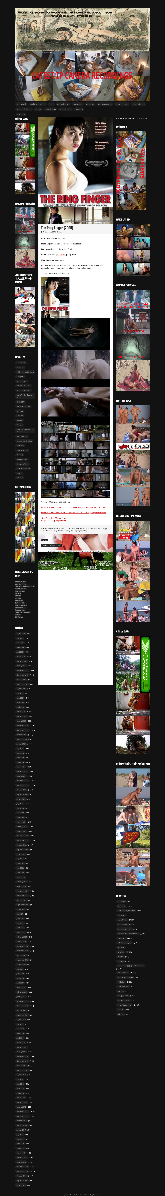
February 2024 (21, 771)
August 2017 (21, 1130)
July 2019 (19, 1024)
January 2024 (21, 776)
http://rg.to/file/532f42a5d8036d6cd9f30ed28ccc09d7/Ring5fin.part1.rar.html (73, 507)
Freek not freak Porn (24, 109)
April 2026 (20, 652)
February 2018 (21, 1102)
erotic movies (88, 528)
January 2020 (21, 997)
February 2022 (21, 882)
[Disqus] (75, 598)
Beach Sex (20, 367)
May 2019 (20, 1033)
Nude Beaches (21, 436)
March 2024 (20, 767)
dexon (61, 232)
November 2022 (22, 840)
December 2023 (22, 781)
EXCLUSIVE (20, 402)
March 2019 (20, 1043)
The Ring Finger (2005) (78, 531)
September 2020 (22, 960)
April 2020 (20, 983)
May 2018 (20, 1088)
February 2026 (21, 661)
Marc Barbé (98, 528)
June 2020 (20, 974)
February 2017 (21, 1157)
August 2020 (21, 964)
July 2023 (19, 804)
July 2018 (19, 1079)
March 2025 (20, 712)
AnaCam (38, 109)
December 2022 (22, 836)
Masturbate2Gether (105, 104)
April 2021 (20, 928)
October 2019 (21, 1010)
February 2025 (21, 716)
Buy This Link (21, 104)
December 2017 (22, 1111)
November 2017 (22, 1116)
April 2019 (20, 1038)
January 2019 (21, 1052)
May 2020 (20, 978)
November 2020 (22, 951)
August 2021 (21, 909)
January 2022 (21, 886)
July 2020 (19, 969)
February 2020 (21, 992)
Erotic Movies (48, 528)
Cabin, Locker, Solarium (25, 372)
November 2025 (22, 675)
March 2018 (20, 1098)
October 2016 (21, 1176)
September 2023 (22, 794)
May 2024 (20, 758)
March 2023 (20, 822)
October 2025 (21, 679)
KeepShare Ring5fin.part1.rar (54, 518)
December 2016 (22, 1167)
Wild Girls (19, 478)
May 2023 (20, 813)
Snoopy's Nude (22, 459)
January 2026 (21, 666)
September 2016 (22, 1180)
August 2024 (21, 744)
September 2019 (22, 1015)
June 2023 (20, 808)
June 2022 (20, 863)
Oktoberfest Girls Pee (37, 104)
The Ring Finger (63, 531)
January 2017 (21, 1162)
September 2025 (22, 684)
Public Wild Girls (22, 450)
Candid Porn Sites (122, 104)
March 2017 (20, 1153)
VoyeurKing (90, 104)
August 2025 (21, 689)
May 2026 (20, 647)
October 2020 (21, 955)
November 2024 (22, 730)
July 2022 (19, 859)
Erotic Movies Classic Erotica (24, 396)
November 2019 (22, 1006)
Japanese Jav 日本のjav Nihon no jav (24, 430)
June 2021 (20, 918)
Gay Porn (19, 411)
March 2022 (20, 877)
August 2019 (21, 1020)
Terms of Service (63, 104)
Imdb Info (61, 254)
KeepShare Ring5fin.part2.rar (53, 521)
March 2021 (20, 932)
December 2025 (22, 670)
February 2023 (21, 827)
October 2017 (21, 1121)
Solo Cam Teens (65, 109)
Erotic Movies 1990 (23, 386)
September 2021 (22, 905)
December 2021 (22, 891)
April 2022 (20, 872)
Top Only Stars (50, 109)
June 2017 (20, 1139)
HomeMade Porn (138, 104)
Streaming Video (22, 464)
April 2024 (20, 762)
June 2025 (20, 698)
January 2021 (21, 941)
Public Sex (20, 446)
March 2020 (20, 987)
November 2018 (22, 1061)
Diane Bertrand (76, 528)
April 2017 (20, 1148)
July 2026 (19, 638)
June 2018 (20, 1084)
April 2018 (20, 1093)
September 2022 (22, 850)
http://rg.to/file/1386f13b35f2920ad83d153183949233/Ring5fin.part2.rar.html (73, 512)
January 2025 (21, 721)
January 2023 (21, 831)
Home (51, 104)
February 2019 (21, 1047)
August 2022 (21, 854)
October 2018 (21, 1066)
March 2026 (20, 657)
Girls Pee (19, 416)
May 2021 (20, 923)
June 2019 (20, 1029)
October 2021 (21, 900)
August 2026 (21, 634)
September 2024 (22, 739)
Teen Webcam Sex (23, 469)
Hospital (19, 420)
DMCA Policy (77, 104)
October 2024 (21, 735)
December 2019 (22, 1001)
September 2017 (22, 1125)
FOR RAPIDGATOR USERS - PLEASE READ (131, 118)
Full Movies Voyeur (23, 406)
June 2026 (20, 643)
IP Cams (19, 425)
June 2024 (20, 753)
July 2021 (19, 914)
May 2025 (20, 702)
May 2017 (20, 1144)
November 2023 (22, 785)
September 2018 (22, 1070)
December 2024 (22, 725)
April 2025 (20, 707)
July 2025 (19, 693)
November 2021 (22, 895)
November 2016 (22, 1171)
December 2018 (22, 1056)
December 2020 (22, 946)
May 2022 (20, 868)
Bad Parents (20, 363)
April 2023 (20, 817)
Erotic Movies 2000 (61, 528)
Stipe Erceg (53, 531)
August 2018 (21, 1075)
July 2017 (19, 1134)
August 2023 (21, 799)
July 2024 (19, 748)
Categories (79, 109)
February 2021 (21, 937)
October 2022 (21, 845)
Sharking (19, 455)
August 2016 (21, 1185)
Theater (19, 473)
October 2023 (21, 790)
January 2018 (21, 1107)
